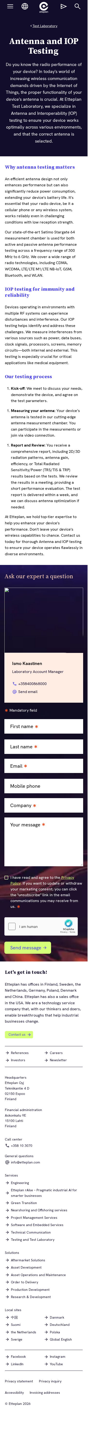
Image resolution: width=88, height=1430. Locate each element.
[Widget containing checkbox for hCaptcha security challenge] (41, 926)
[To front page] (43, 7)
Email (16, 766)
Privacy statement (19, 1381)
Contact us (17, 1034)
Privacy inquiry (50, 1381)
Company (20, 805)
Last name (21, 747)
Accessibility (14, 1392)
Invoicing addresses (45, 1392)
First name (21, 726)
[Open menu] (10, 6)
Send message (25, 948)
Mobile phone (25, 786)
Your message (25, 825)
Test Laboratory (45, 26)
